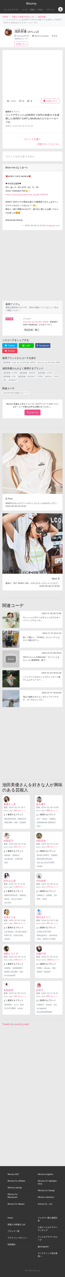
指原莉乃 (8, 840)
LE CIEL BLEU (21, 932)
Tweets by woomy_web (15, 1024)
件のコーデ (19, 810)
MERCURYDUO (11, 895)
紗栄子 (39, 990)
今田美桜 (41, 880)
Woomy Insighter (45, 1174)
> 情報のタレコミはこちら (48, 144)
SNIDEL (52, 819)
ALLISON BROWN (44, 1012)
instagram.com (53, 225)
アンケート (32, 412)
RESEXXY (13, 380)
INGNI (39, 972)
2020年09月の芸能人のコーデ (15, 393)
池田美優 (42, 17)
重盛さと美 (10, 804)
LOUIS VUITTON (44, 932)
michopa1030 (23, 36)
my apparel (41, 1008)
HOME (5, 17)
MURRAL (8, 1004)
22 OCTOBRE (10, 1008)
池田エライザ (11, 953)
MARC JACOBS (11, 972)
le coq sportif (9, 975)
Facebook (44, 345)
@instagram (43, 1246)
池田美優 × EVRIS (10, 373)
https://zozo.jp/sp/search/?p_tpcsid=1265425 (26, 194)
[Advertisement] (32, 265)
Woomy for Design (46, 1190)
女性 (55, 36)
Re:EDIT (47, 972)
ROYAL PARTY (43, 855)
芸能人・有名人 (37, 9)
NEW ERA (8, 822)
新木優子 (41, 804)
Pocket (11, 351)
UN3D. (7, 939)
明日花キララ (43, 917)
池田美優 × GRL (9, 376)
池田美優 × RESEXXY (27, 376)
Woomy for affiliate (16, 1181)
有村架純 (8, 990)
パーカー (27, 319)
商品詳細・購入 (31, 329)
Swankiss (53, 935)
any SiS (7, 902)
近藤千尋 (41, 953)
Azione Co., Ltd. (45, 1204)
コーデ (25, 9)
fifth (16, 822)
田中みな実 (10, 880)
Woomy (31, 3)
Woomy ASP (13, 1174)
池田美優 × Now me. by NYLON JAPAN (19, 362)
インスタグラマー (11, 9)
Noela (6, 899)
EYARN (23, 822)
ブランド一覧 (13, 1231)
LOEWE (49, 895)
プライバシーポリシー (17, 1238)
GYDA (56, 376)
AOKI (44, 899)
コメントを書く (32, 139)
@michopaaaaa (42, 36)
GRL (5, 380)
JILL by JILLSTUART (46, 862)
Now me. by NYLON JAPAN (36, 322)
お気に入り (21, 43)
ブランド (50, 9)
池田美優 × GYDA (45, 373)
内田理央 (41, 840)
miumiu (49, 1004)
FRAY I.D (8, 935)
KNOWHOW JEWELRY (46, 822)
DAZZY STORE (49, 939)
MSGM (7, 855)
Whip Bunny (42, 935)
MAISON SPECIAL (44, 859)
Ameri (44, 819)
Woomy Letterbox (46, 1197)
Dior (38, 826)
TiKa (39, 939)
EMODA (48, 376)
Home (10, 1218)
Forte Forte (18, 935)
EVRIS (40, 376)
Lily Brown (8, 859)
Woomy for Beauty (16, 1204)
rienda (39, 866)
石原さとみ (10, 917)
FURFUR (19, 859)
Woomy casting (15, 1187)
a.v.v (16, 1004)
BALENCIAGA (10, 819)
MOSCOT (22, 819)
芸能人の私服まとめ (16, 1224)
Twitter (11, 345)
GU (55, 895)
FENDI (39, 968)
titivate (47, 968)
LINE (27, 345)
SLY (38, 819)
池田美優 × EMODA (28, 373)
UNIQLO (15, 855)
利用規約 (11, 1244)
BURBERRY (18, 968)
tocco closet (16, 899)
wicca (20, 1008)
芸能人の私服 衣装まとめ (23, 17)
